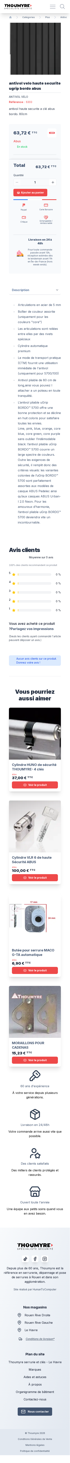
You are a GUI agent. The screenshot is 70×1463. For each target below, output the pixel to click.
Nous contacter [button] (38, 1411)
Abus (17, 141)
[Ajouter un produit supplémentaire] (52, 182)
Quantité (18, 175)
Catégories (28, 17)
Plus (47, 17)
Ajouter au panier (32, 192)
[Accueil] (10, 17)
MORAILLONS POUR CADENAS (28, 1045)
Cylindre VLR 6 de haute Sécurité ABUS (32, 860)
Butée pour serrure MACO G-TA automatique (33, 952)
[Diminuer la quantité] (17, 182)
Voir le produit (37, 784)
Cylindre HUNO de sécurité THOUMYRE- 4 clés (34, 767)
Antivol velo (18, 96)
